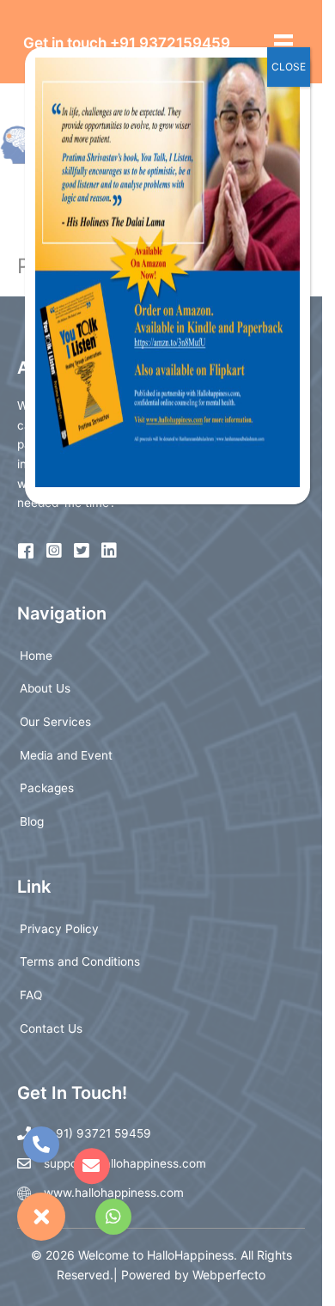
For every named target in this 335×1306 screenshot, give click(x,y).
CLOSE (288, 66)
